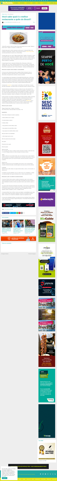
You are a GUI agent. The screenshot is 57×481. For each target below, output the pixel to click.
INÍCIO (20, 479)
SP (5, 0)
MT (32, 0)
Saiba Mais (4, 476)
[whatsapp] (8, 2)
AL (20, 0)
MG (9, 0)
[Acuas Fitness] (28, 466)
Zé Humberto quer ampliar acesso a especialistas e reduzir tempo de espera (18, 230)
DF (1, 0)
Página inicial (4, 14)
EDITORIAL (43, 479)
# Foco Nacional (10, 14)
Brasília (12, 209)
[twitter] (3, 2)
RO (39, 0)
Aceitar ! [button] (4, 478)
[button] (52, 3)
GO (3, 0)
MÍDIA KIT (49, 479)
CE (15, 0)
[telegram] (9, 2)
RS (28, 0)
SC (24, 0)
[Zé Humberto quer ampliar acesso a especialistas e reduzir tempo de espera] (18, 224)
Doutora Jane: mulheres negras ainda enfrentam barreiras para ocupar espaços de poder (30, 230)
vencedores (9, 85)
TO (43, 0)
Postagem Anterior (4, 253)
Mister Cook (28, 100)
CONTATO (28, 479)
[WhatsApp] (17, 213)
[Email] (22, 213)
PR (26, 0)
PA (37, 0)
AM (35, 0)
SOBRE (24, 479)
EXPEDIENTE (37, 479)
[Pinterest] (19, 213)
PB (22, 0)
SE (47, 0)
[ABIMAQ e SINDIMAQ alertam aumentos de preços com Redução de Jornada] (7, 224)
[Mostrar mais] (24, 213)
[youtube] (6, 2)
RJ (7, 0)
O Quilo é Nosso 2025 (30, 51)
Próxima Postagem (32, 253)
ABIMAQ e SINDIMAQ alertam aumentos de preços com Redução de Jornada (6, 230)
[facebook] (40, 474)
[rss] (11, 2)
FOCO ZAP (54, 479)
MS (30, 0)
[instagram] (48, 474)
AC (45, 0)
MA (41, 0)
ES (11, 0)
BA (13, 0)
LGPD (33, 479)
